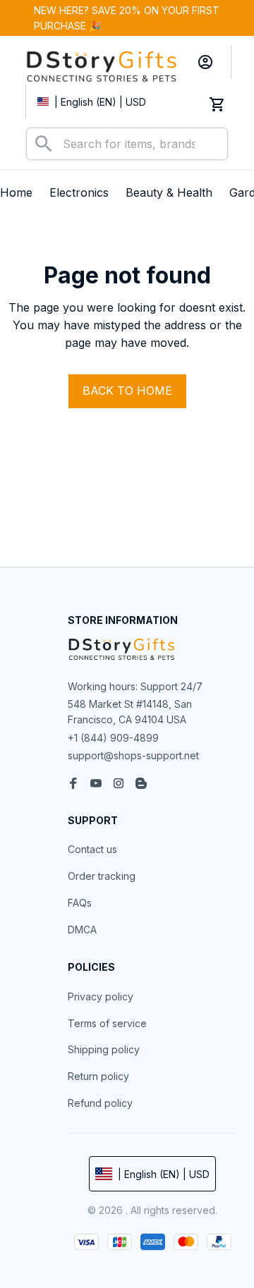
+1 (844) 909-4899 (113, 738)
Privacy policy (100, 996)
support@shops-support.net (133, 755)
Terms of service (107, 1023)
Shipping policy (104, 1049)
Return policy (98, 1076)
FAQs (80, 903)
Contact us (92, 849)
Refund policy (100, 1103)
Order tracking (101, 876)
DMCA (82, 930)
